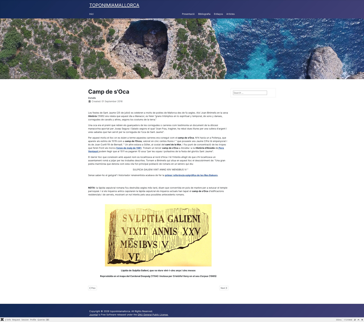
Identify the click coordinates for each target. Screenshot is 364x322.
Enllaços (218, 14)
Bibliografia (204, 14)
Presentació (188, 14)
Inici (91, 14)
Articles (230, 14)
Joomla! (93, 314)
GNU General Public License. (153, 314)
